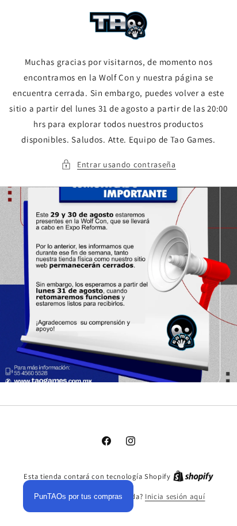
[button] (118, 165)
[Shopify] (193, 476)
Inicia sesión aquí (175, 496)
